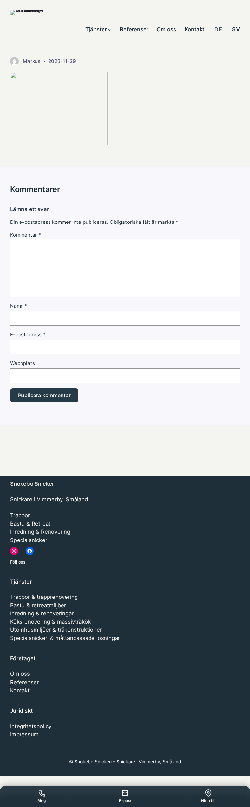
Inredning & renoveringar (42, 613)
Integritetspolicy (30, 726)
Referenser (24, 682)
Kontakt (20, 690)
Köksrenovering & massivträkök (50, 621)
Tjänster (21, 581)
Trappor (20, 515)
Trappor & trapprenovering (44, 597)
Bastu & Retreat (30, 523)
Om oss (20, 673)
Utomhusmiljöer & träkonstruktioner (56, 630)
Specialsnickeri (29, 540)
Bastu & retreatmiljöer (38, 605)
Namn (19, 306)
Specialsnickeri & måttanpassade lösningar (65, 638)
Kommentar (25, 235)
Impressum (24, 734)
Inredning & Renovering (40, 531)
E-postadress (28, 334)
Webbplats (22, 363)
